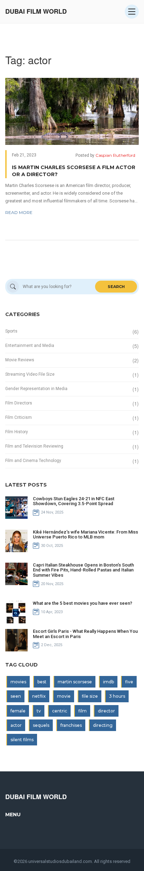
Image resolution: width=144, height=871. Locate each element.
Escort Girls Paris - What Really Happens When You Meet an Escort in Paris (85, 634)
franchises (71, 725)
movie (64, 696)
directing (103, 725)
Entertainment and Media (29, 345)
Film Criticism (18, 417)
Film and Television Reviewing (34, 446)
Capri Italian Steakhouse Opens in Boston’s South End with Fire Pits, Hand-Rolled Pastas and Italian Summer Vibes (83, 570)
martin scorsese (75, 681)
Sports (11, 331)
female (18, 710)
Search (116, 286)
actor (16, 725)
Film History (16, 431)
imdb (108, 681)
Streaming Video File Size (30, 374)
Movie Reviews (19, 359)
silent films (22, 739)
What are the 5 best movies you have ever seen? (82, 603)
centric (59, 710)
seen (15, 696)
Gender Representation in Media (36, 388)
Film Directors (18, 403)
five (129, 681)
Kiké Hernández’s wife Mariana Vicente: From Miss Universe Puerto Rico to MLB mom (85, 534)
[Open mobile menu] (132, 12)
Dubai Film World (36, 11)
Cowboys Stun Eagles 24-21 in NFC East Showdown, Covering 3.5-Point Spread (73, 501)
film (82, 710)
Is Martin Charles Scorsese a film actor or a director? (73, 170)
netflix (39, 696)
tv (39, 710)
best (41, 681)
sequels (41, 725)
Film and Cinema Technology (33, 460)
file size (90, 696)
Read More (19, 212)
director (106, 710)
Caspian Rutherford (115, 155)
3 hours (117, 696)
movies (18, 681)
